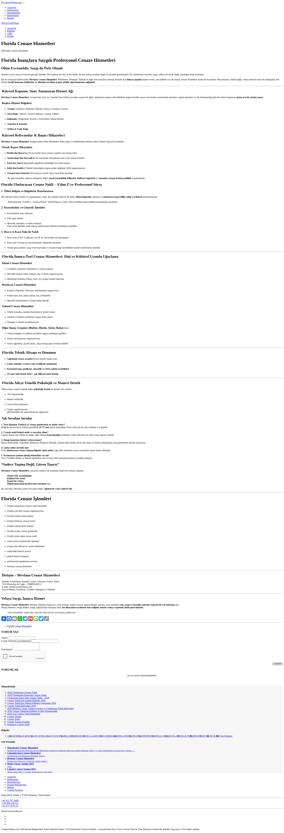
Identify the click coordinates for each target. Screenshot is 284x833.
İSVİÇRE (214, 736)
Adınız (4, 638)
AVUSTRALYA (41, 736)
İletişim (10, 18)
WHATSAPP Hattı (10, 23)
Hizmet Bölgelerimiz (16, 785)
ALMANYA (27, 736)
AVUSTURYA (56, 736)
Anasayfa (11, 7)
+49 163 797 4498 (9, 800)
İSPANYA (198, 736)
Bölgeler (11, 31)
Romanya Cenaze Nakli (18, 724)
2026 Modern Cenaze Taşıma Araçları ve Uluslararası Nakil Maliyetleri (40, 708)
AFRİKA (16, 736)
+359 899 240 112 (9, 803)
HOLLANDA (161, 736)
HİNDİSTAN (148, 736)
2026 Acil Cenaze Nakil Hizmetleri (23, 714)
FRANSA (137, 736)
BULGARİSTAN (94, 736)
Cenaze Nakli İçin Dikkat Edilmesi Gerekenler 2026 (31, 703)
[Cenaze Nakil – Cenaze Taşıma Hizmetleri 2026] (11, 2)
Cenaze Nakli (13, 719)
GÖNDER (277, 664)
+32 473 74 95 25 (9, 806)
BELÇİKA (69, 736)
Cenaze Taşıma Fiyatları (18, 722)
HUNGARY (174, 736)
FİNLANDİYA (125, 736)
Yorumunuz (6, 649)
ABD (9, 33)
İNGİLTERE (187, 736)
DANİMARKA (110, 736)
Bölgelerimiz (13, 15)
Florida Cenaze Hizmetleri (19, 626)
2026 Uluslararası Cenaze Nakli (22, 692)
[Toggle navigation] (23, 3)
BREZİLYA (79, 736)
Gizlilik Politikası (15, 790)
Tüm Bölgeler (225, 736)
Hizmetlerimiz (13, 13)
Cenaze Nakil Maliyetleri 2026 (21, 706)
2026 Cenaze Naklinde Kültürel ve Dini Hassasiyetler (32, 711)
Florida (10, 36)
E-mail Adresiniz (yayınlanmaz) (16, 641)
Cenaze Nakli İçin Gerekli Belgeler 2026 (26, 700)
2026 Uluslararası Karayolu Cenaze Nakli (26, 695)
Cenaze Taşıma (14, 716)
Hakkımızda (12, 10)
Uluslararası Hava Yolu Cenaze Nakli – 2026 (28, 698)
